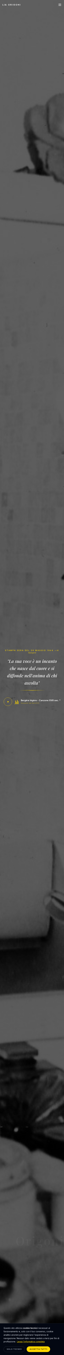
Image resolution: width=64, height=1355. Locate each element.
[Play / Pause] (8, 702)
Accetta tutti (38, 1349)
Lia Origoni (11, 4)
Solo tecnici (14, 1349)
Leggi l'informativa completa (31, 1341)
